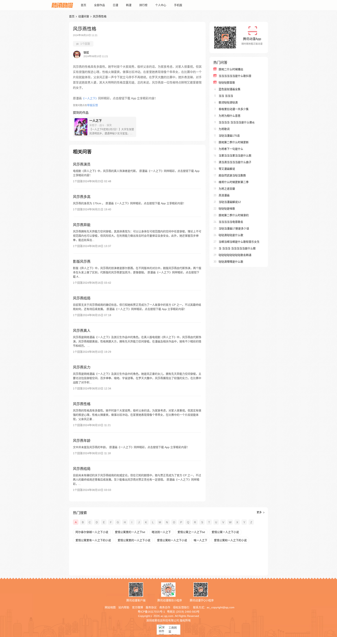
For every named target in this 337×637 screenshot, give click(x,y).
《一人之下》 (90, 98)
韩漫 (128, 5)
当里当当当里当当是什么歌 (235, 155)
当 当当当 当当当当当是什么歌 (237, 248)
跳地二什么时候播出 (231, 69)
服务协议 (151, 607)
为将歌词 (224, 129)
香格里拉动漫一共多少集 (234, 109)
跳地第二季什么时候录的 (234, 215)
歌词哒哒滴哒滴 (228, 102)
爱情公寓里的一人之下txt (130, 532)
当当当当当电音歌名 (231, 221)
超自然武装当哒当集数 (232, 175)
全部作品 (99, 5)
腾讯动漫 (62, 5)
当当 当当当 (226, 95)
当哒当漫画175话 (229, 135)
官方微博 (137, 607)
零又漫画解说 (227, 168)
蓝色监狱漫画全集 (229, 89)
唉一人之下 (200, 540)
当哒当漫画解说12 (230, 201)
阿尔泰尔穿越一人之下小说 (91, 532)
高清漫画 (224, 195)
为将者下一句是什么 (231, 148)
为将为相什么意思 (229, 115)
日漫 (115, 5)
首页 (83, 5)
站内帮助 (123, 607)
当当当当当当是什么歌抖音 (235, 75)
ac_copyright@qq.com (220, 607)
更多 (260, 512)
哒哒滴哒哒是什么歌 (231, 235)
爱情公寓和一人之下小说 (172, 540)
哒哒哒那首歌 (227, 82)
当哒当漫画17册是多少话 (234, 228)
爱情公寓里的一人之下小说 (134, 540)
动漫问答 (83, 16)
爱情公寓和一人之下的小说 (230, 540)
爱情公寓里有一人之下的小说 (93, 540)
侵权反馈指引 (181, 607)
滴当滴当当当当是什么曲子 (235, 162)
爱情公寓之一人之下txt (191, 532)
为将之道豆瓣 (227, 188)
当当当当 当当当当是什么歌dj (236, 122)
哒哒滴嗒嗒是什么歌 (231, 261)
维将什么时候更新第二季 (234, 182)
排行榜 (143, 5)
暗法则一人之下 (161, 532)
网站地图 (110, 607)
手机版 (178, 5)
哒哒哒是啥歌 (227, 208)
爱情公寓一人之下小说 (225, 532)
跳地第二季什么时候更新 (234, 142)
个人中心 (160, 5)
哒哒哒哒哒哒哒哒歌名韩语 (235, 255)
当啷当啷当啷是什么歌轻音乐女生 (239, 241)
